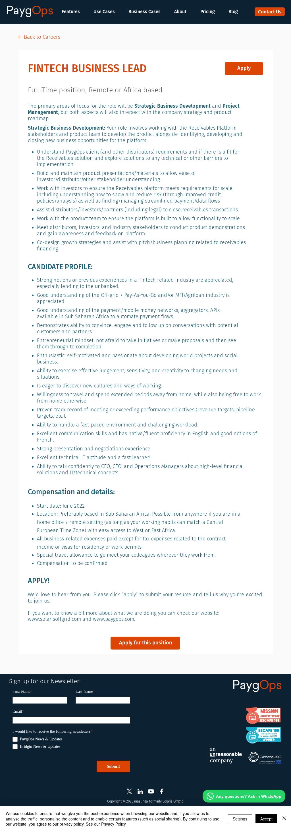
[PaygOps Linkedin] (140, 791)
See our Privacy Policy (106, 824)
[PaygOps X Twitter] (129, 791)
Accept (266, 819)
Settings (240, 819)
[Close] (284, 818)
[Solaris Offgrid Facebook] (161, 791)
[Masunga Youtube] (151, 791)
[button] (73, 11)
